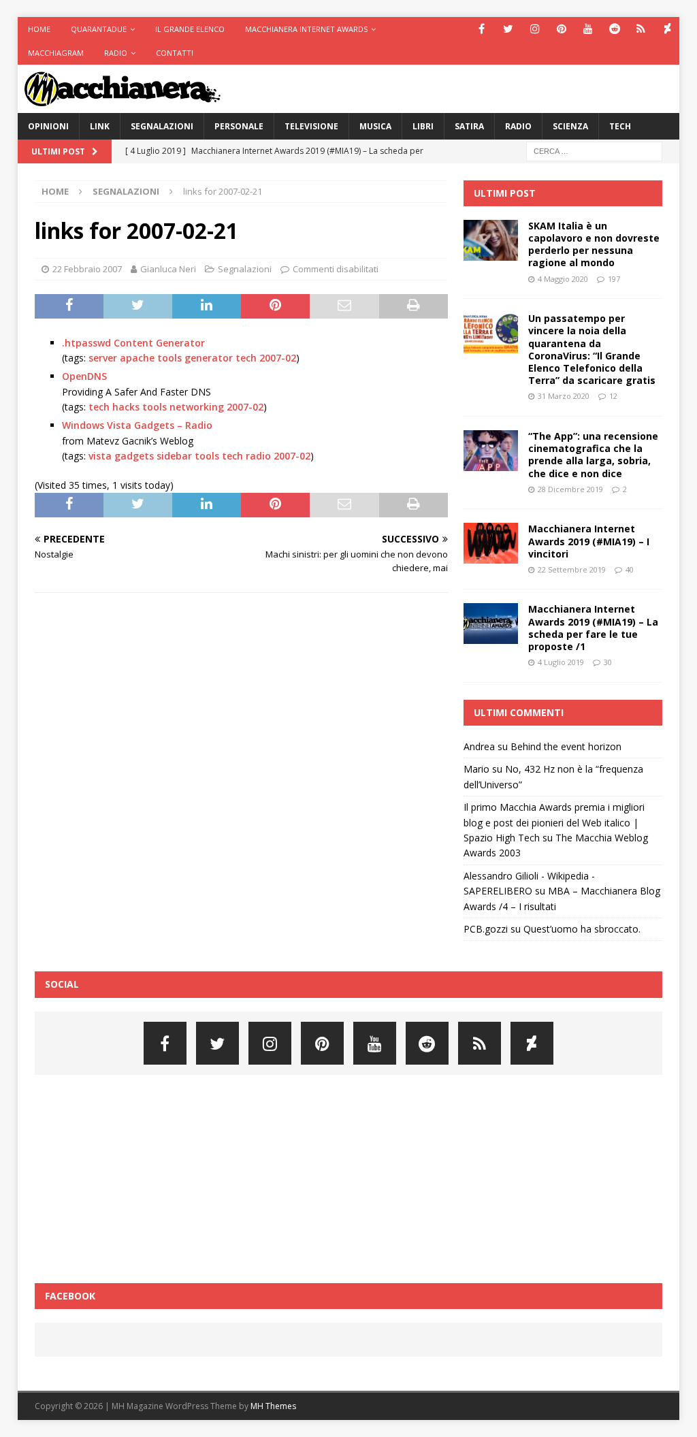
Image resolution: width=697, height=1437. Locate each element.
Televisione (311, 126)
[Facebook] (481, 29)
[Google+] (641, 29)
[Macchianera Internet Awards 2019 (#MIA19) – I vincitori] (491, 543)
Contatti (174, 53)
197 (614, 279)
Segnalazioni (162, 126)
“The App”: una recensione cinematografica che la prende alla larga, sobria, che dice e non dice (593, 455)
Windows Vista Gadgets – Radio (137, 425)
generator (208, 357)
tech (246, 357)
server (102, 357)
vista (100, 455)
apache (137, 357)
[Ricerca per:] (594, 150)
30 (608, 662)
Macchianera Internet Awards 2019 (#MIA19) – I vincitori (588, 541)
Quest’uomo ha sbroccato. (582, 928)
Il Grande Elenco (190, 29)
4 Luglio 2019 (561, 662)
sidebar (174, 455)
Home (39, 29)
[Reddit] (614, 29)
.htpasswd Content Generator (133, 342)
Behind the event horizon (565, 746)
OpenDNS (84, 376)
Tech (620, 126)
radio (258, 455)
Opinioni (48, 126)
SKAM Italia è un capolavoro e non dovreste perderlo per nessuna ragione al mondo (594, 244)
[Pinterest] (561, 29)
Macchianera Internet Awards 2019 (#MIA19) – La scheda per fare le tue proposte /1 (593, 627)
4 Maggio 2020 (563, 279)
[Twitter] (508, 29)
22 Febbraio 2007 (87, 269)
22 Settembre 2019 (572, 569)
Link (100, 126)
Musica (375, 126)
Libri (423, 126)
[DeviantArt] (667, 29)
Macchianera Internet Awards (306, 29)
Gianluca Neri (168, 269)
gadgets (134, 455)
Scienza (570, 126)
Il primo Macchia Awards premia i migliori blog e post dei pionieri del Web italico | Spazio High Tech (554, 822)
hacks (126, 406)
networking (196, 406)
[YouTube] (588, 29)
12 (613, 396)
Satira (469, 126)
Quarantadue (99, 29)
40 (630, 569)
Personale (238, 126)
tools (169, 357)
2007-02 (277, 357)
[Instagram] (535, 29)
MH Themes (273, 1406)
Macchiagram (56, 53)
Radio (115, 53)
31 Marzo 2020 (563, 396)
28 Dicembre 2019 (570, 489)
